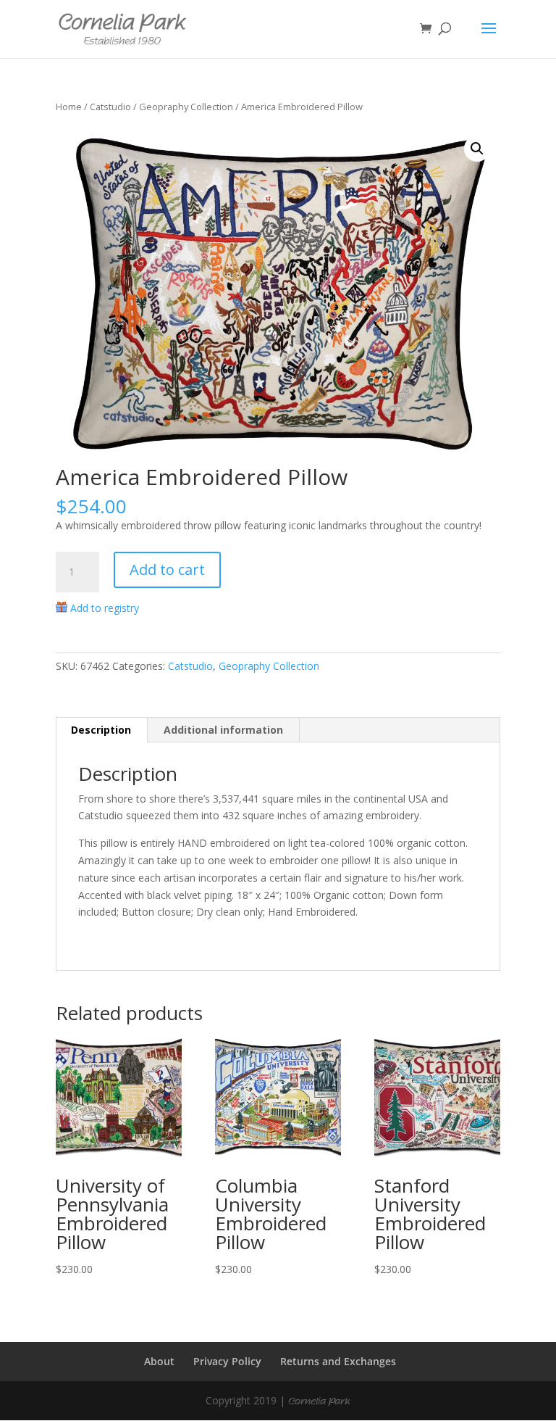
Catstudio (110, 106)
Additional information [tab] (223, 730)
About (159, 1361)
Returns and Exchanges (338, 1361)
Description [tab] (101, 730)
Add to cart (167, 569)
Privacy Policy (227, 1361)
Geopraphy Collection (186, 106)
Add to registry (104, 608)
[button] (477, 149)
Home (69, 106)
